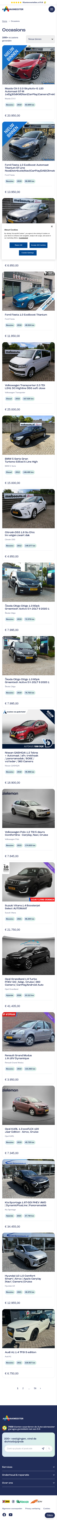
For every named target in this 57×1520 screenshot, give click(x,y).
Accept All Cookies (38, 245)
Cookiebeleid (23, 238)
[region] (28, 241)
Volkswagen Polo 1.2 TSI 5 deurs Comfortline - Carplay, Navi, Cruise (26, 833)
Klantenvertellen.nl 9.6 (33, 2)
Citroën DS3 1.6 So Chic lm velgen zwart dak (20, 534)
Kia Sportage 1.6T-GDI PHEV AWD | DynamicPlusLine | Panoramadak (26, 1204)
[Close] (52, 226)
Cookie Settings (28, 253)
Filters (50, 1515)
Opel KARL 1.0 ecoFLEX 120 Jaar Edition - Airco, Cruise (22, 1130)
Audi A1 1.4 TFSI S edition (20, 1352)
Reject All (18, 245)
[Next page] (40, 1388)
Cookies (46, 1508)
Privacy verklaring (32, 1508)
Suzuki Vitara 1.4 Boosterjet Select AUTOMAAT (22, 907)
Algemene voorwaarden (12, 1508)
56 (35, 1388)
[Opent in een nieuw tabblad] (6, 1501)
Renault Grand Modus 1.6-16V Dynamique (18, 1057)
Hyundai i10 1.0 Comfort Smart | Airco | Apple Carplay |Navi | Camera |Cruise (23, 1278)
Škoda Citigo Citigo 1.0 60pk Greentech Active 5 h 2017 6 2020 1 (27, 607)
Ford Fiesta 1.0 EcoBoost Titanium (26, 314)
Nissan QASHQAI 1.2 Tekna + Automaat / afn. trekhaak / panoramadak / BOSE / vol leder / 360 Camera (21, 757)
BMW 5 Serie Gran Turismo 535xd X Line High (21, 460)
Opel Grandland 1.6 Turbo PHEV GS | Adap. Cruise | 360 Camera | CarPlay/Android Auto (24, 981)
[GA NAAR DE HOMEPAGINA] (28, 1418)
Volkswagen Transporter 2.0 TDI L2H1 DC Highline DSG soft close (25, 387)
